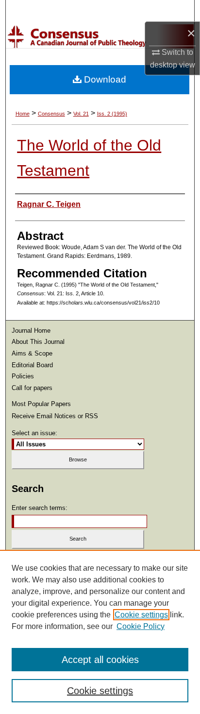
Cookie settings (141, 615)
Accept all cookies (100, 659)
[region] (100, 632)
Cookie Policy (141, 626)
